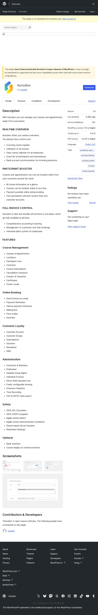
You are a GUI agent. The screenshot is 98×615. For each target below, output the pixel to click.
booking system (88, 161)
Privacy (6, 562)
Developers (55, 558)
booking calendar (87, 155)
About (5, 549)
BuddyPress (9, 584)
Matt (6, 575)
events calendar (88, 171)
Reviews (22, 101)
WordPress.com (11, 571)
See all (92, 202)
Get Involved (80, 549)
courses (91, 166)
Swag (78, 562)
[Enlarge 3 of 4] (59, 464)
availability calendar (87, 150)
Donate (79, 558)
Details (8, 101)
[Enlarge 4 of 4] (59, 477)
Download (89, 87)
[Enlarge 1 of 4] (18, 464)
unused (24, 89)
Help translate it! (69, 19)
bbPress (8, 580)
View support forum (77, 226)
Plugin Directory (9, 11)
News (5, 553)
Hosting (6, 558)
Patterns (30, 562)
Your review (73, 202)
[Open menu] (94, 4)
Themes (30, 553)
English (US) (90, 144)
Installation (37, 101)
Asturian (12, 596)
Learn (53, 549)
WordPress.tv (57, 562)
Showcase (31, 549)
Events (77, 553)
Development (54, 101)
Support (91, 101)
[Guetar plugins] (29, 27)
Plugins (29, 558)
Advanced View (75, 178)
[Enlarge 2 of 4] (38, 464)
